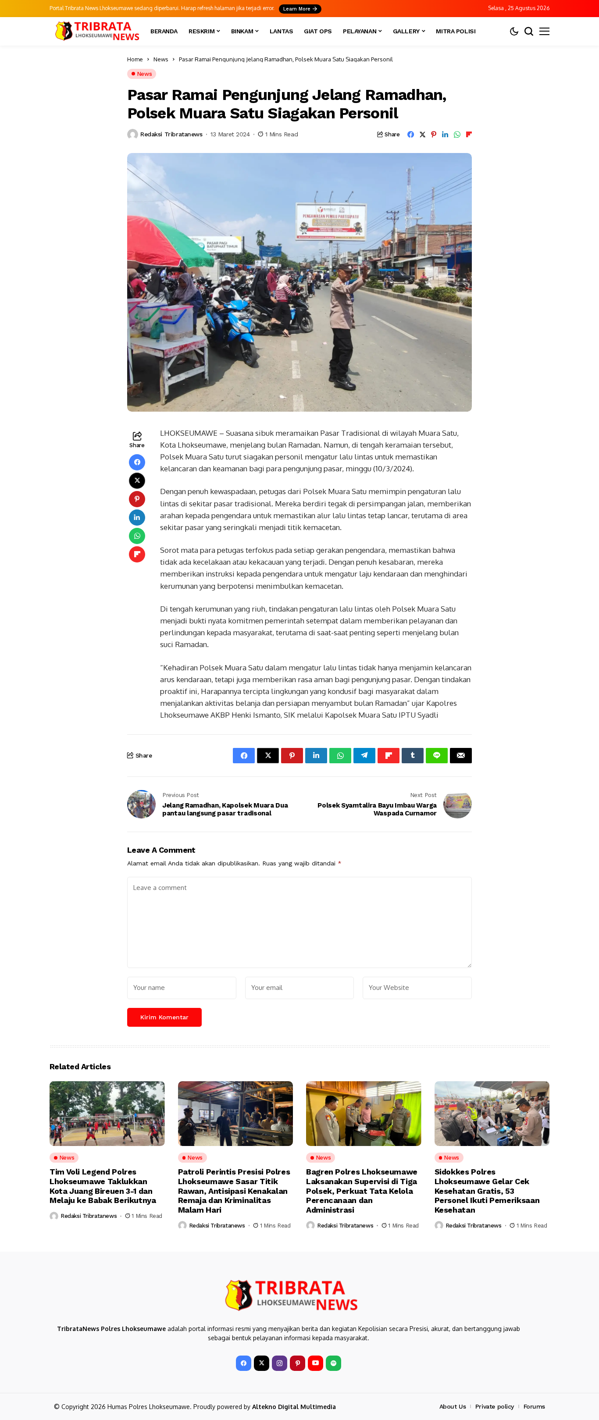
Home (135, 59)
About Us (452, 1406)
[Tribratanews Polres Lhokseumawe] (96, 31)
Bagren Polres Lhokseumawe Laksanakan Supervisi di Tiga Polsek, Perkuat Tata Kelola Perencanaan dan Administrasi (361, 1190)
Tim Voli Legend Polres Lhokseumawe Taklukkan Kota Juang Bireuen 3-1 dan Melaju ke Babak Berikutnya (103, 1186)
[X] (261, 1363)
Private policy (494, 1406)
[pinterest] (297, 1363)
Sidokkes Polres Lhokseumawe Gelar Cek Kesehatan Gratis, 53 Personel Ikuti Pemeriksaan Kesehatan (487, 1190)
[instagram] (279, 1363)
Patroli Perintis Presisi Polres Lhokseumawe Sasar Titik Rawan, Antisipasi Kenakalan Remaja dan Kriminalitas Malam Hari (234, 1190)
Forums (534, 1406)
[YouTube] (315, 1363)
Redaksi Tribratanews (171, 134)
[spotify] (333, 1363)
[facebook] (243, 1363)
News (160, 59)
